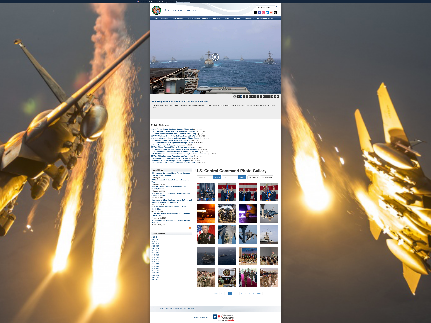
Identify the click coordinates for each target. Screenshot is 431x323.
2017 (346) (155, 257)
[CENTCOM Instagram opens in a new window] (263, 12)
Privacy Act (186, 308)
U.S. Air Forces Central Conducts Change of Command (172, 129)
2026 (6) (155, 237)
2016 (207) (155, 259)
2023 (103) (155, 243)
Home (156, 18)
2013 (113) (155, 266)
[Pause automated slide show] (234, 96)
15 (277, 96)
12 (269, 96)
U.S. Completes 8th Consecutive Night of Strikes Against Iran (174, 151)
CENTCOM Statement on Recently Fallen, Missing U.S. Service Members (178, 154)
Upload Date (266, 177)
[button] (184, 2)
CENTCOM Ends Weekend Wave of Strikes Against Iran (172, 147)
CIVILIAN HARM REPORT (265, 18)
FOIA (181, 308)
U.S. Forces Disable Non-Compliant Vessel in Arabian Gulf (173, 163)
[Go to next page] (249, 293)
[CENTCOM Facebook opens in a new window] (259, 12)
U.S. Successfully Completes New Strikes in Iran (169, 158)
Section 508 (192, 308)
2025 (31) (155, 239)
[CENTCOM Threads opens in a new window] (275, 12)
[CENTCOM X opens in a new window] (255, 12)
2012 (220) (155, 268)
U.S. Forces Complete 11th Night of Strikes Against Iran (172, 142)
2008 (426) (155, 277)
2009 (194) (155, 275)
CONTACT (216, 18)
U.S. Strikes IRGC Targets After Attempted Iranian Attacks (173, 131)
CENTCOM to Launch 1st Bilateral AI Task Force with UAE (173, 136)
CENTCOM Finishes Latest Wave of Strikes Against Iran (172, 156)
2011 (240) (155, 270)
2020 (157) (155, 250)
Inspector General (174, 308)
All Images (253, 177)
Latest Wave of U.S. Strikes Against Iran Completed (170, 160)
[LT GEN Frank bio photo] (206, 234)
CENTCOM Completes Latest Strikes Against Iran (169, 140)
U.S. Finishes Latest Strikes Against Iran (166, 145)
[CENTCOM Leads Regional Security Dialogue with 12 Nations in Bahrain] (215, 57)
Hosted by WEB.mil (201, 317)
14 (275, 96)
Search (217, 177)
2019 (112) (155, 252)
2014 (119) (155, 264)
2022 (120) (155, 246)
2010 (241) (155, 273)
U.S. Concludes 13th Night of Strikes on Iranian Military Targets (175, 138)
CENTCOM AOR (178, 18)
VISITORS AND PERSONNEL (243, 18)
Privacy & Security (164, 308)
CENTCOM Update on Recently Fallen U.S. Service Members (174, 149)
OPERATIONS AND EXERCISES (198, 18)
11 (266, 96)
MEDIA (227, 18)
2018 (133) (155, 255)
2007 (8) (155, 279)
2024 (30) (155, 241)
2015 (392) (155, 261)
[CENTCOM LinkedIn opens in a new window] (267, 12)
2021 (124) (155, 248)
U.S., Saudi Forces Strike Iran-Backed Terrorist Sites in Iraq (173, 133)
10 (263, 96)
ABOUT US (164, 18)
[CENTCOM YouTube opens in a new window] (271, 12)
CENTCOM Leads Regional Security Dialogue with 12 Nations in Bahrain (190, 101)
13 (272, 96)
